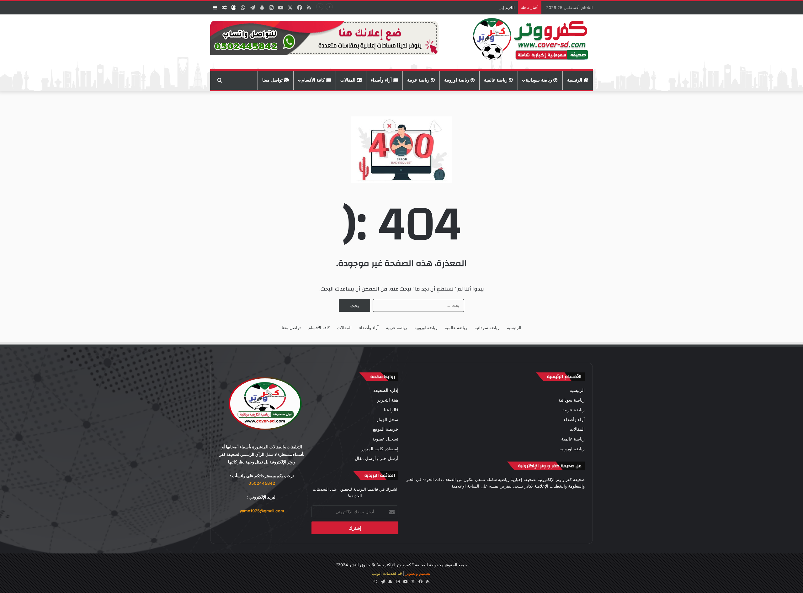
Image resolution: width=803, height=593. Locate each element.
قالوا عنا (391, 409)
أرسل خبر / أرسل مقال (376, 458)
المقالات (348, 80)
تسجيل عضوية (385, 438)
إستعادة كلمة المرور (379, 448)
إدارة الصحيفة (385, 390)
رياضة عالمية (496, 80)
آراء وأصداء (382, 80)
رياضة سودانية (539, 80)
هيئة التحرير (387, 400)
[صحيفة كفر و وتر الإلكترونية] (532, 41)
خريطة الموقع (385, 429)
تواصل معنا (273, 80)
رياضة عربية (419, 80)
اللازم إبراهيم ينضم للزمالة (492, 7)
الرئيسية (575, 80)
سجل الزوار (387, 419)
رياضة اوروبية (457, 80)
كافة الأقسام (313, 80)
